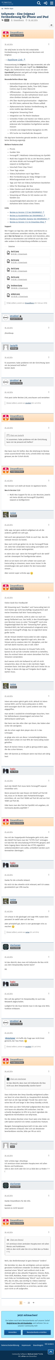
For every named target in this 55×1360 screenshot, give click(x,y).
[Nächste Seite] (33, 1303)
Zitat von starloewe (18, 1079)
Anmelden (12, 1332)
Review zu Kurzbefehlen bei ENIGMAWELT (26, 216)
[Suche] (38, 3)
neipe (27, 932)
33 (29, 1303)
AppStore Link (15, 59)
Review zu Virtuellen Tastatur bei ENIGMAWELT (28, 219)
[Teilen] (51, 25)
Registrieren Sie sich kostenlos (19, 1323)
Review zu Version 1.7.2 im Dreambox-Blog (27, 222)
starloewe (11, 1038)
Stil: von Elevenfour (27, 1356)
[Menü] (51, 3)
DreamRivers (19, 20)
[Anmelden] (45, 3)
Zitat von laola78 (17, 435)
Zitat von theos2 (16, 1240)
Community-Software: (27, 1354)
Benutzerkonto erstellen (37, 1332)
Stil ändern (49, 1344)
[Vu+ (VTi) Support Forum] (7, 3)
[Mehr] (49, 44)
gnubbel (28, 403)
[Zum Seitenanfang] (51, 1352)
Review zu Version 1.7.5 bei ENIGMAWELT (26, 212)
